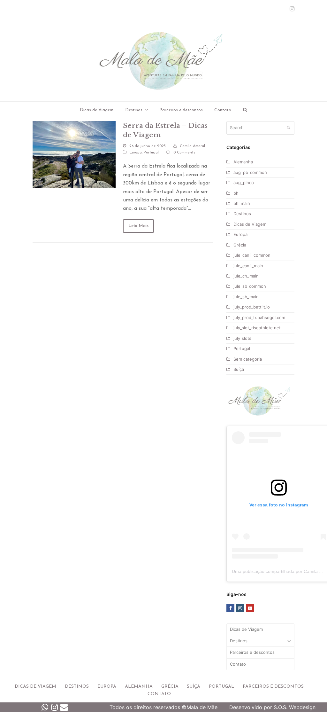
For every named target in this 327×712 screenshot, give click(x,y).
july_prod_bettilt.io (251, 306)
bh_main (241, 203)
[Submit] (288, 128)
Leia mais (138, 225)
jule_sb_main (246, 296)
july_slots (242, 338)
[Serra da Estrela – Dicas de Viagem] (74, 154)
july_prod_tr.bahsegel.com (259, 317)
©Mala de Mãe (199, 707)
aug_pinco (243, 182)
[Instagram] (292, 9)
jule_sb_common (249, 286)
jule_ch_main (246, 275)
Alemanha (243, 161)
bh (236, 193)
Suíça (238, 369)
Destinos (242, 213)
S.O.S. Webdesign (295, 707)
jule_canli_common (251, 255)
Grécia (239, 244)
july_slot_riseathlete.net (257, 327)
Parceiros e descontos (252, 652)
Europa (136, 152)
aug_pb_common (250, 172)
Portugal (151, 152)
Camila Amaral (192, 146)
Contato (238, 664)
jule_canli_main (248, 265)
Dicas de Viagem (249, 224)
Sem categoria (247, 359)
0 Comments (184, 152)
